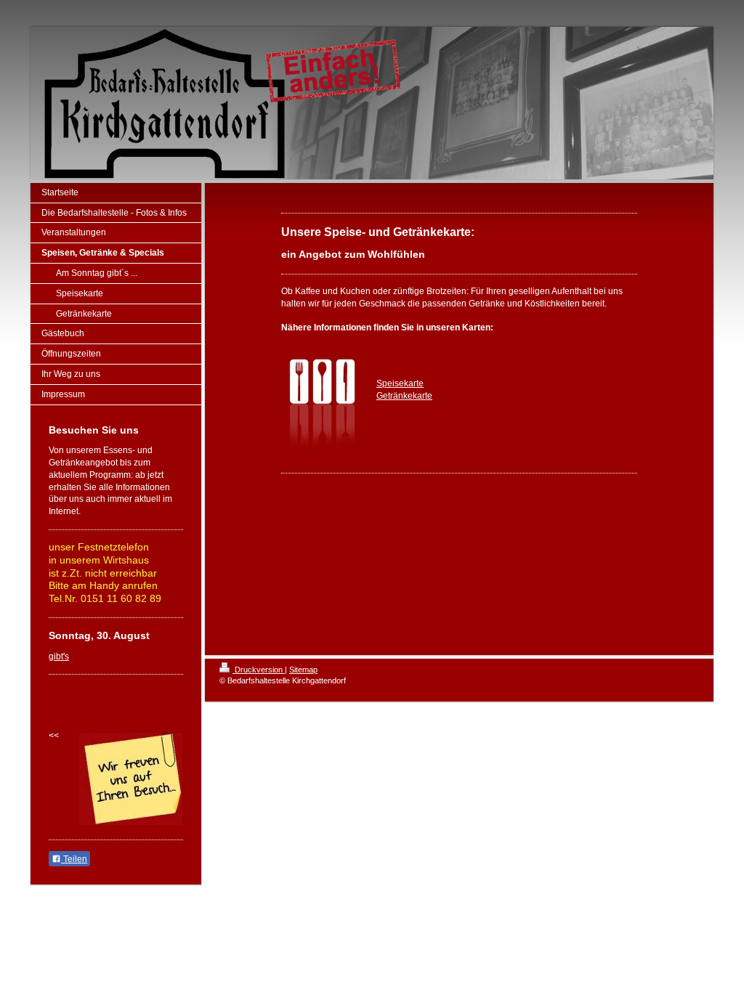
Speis (387, 383)
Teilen (74, 859)
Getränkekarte (404, 396)
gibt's (59, 656)
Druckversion (258, 669)
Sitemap (303, 669)
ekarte (411, 383)
